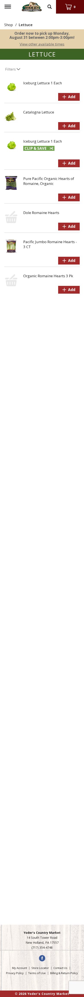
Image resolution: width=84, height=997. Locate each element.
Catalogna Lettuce (38, 112)
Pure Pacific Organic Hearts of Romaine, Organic (48, 181)
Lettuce (26, 24)
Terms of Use (37, 973)
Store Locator (40, 968)
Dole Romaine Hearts (41, 212)
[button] (69, 97)
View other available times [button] (42, 44)
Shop (8, 24)
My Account (19, 968)
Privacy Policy (15, 973)
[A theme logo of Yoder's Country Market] (32, 6)
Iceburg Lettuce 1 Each (42, 82)
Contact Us (60, 968)
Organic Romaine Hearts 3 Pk (48, 275)
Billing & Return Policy (64, 973)
